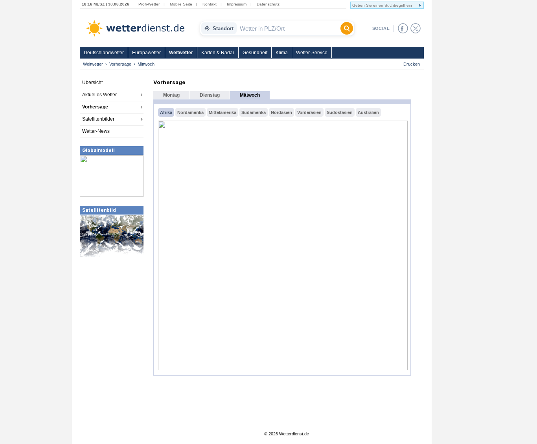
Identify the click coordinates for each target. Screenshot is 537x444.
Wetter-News (96, 131)
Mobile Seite (181, 4)
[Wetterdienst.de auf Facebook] (403, 28)
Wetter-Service (311, 52)
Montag (171, 95)
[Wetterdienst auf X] (415, 28)
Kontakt (209, 4)
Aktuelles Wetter (99, 94)
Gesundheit (255, 52)
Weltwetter (181, 52)
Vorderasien (309, 112)
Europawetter (146, 52)
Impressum (236, 4)
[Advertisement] (111, 316)
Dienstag (210, 95)
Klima (282, 52)
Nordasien (281, 112)
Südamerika (253, 112)
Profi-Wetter (149, 4)
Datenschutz (268, 4)
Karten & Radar (217, 52)
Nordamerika (190, 112)
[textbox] (288, 28)
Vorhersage (120, 64)
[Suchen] (346, 28)
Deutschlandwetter (104, 52)
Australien (368, 112)
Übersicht (92, 82)
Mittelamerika (222, 112)
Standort (223, 28)
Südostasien (340, 112)
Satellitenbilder (98, 119)
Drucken (411, 64)
